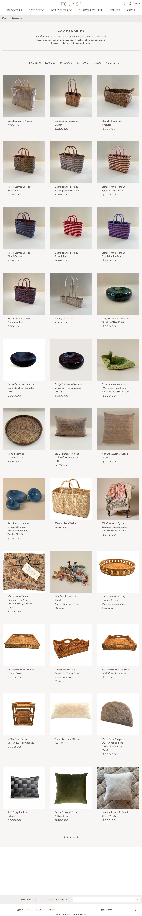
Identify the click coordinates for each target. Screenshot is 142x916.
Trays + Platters (105, 63)
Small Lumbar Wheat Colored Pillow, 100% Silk (67, 457)
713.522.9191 (106, 910)
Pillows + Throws (74, 63)
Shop (4, 18)
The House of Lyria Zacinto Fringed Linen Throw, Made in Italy (114, 527)
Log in (136, 4)
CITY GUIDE (36, 10)
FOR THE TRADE (61, 10)
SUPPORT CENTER (91, 10)
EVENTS (114, 10)
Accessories (17, 18)
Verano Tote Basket (66, 523)
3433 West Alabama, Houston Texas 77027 (35, 910)
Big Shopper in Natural (20, 121)
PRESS (131, 10)
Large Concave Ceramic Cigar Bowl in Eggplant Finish (68, 388)
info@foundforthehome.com (71, 914)
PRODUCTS (14, 10)
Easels (50, 63)
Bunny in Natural (64, 318)
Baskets (34, 63)
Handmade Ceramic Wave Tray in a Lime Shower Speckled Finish (115, 388)
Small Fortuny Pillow (67, 739)
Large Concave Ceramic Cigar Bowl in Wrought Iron (21, 388)
